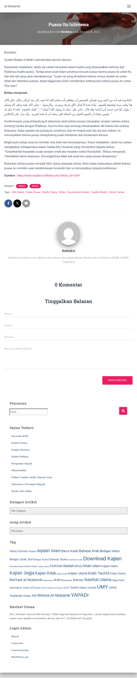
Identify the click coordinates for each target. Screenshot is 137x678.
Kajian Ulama (77, 573)
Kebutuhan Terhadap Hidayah (28, 484)
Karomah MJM (19, 436)
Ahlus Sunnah (19, 551)
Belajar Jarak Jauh (21, 559)
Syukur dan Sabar (21, 491)
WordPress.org (19, 657)
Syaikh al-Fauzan (54, 588)
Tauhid (74, 587)
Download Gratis (75, 560)
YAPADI (80, 595)
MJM (57, 580)
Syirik (66, 587)
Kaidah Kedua (19, 442)
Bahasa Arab (89, 551)
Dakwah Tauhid (58, 559)
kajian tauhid (62, 574)
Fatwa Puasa (33, 192)
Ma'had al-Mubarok (26, 580)
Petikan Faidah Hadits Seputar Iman (31, 477)
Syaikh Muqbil (99, 192)
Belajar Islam (110, 551)
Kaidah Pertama (20, 449)
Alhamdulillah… (20, 470)
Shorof (44, 588)
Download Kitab (16, 566)
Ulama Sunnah (87, 587)
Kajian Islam (110, 566)
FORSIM (56, 566)
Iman (87, 566)
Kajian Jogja (22, 572)
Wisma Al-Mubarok (53, 595)
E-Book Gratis (30, 566)
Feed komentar (20, 650)
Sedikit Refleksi (20, 456)
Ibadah (22, 186)
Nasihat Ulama (97, 579)
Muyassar (66, 580)
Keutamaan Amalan (78, 192)
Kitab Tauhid (98, 573)
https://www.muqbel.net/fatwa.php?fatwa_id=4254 (48, 175)
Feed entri (17, 643)
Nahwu (78, 580)
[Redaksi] (68, 233)
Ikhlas (62, 192)
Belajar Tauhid (41, 559)
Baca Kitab (69, 551)
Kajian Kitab (45, 573)
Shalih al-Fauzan (31, 587)
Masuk (15, 636)
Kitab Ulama (118, 573)
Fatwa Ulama (43, 566)
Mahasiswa (48, 580)
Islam (96, 566)
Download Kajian (102, 558)
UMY (102, 587)
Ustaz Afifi (30, 595)
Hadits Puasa (49, 192)
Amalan (32, 551)
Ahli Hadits (18, 192)
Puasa (35, 186)
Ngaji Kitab (118, 580)
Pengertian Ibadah (21, 463)
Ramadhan (16, 587)
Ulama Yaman (117, 192)
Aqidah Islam (49, 550)
